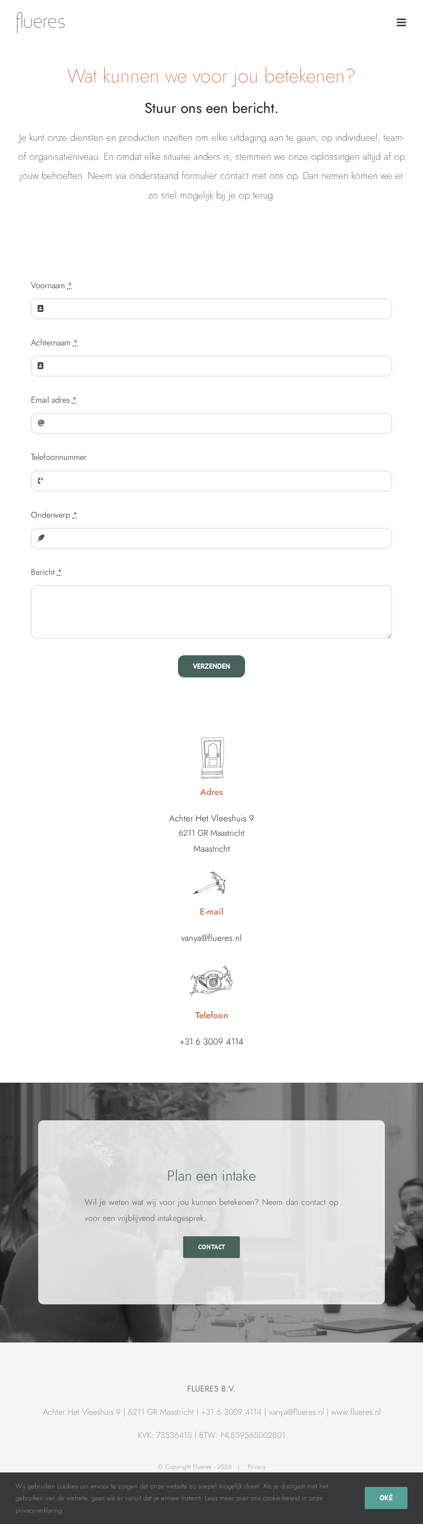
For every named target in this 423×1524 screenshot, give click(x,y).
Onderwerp (54, 515)
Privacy (257, 1466)
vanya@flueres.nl (296, 1412)
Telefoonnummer (59, 457)
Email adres (54, 400)
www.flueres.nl (356, 1412)
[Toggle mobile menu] (402, 22)
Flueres (202, 1466)
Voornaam (51, 285)
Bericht (46, 572)
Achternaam (54, 343)
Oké (386, 1497)
